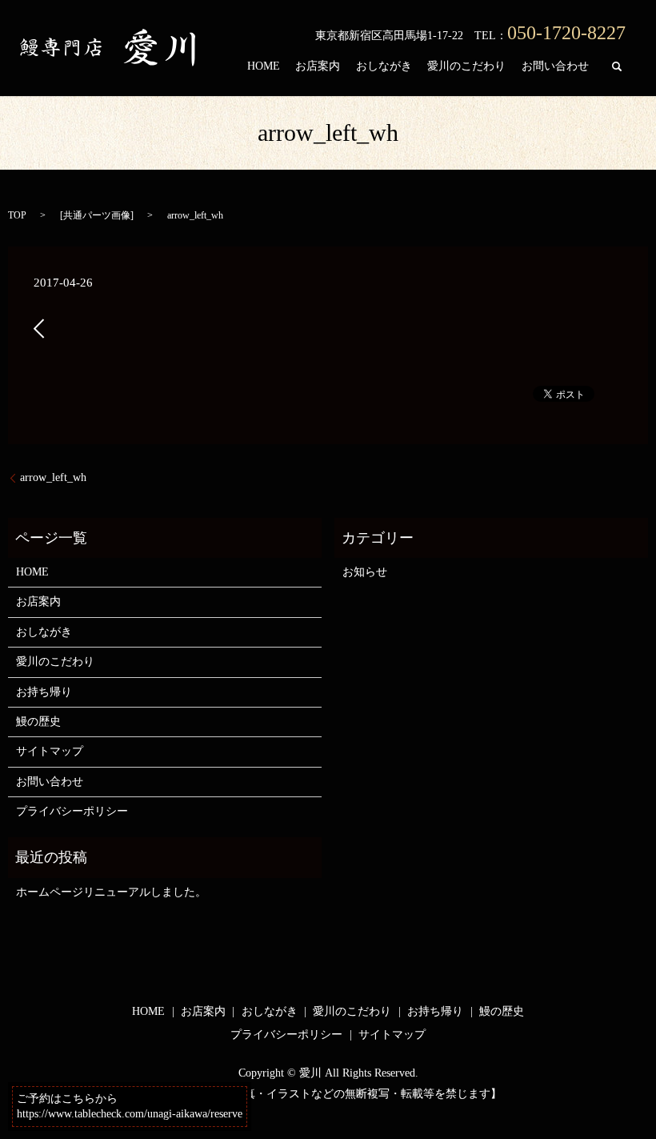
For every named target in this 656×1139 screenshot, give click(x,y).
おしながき (384, 66)
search (617, 66)
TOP (17, 215)
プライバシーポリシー (72, 811)
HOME (263, 66)
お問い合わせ (555, 66)
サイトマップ (49, 751)
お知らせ (364, 572)
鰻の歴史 (38, 722)
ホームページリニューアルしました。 (111, 892)
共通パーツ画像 (96, 215)
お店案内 (317, 66)
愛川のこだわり (466, 66)
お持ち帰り (44, 692)
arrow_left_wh (53, 477)
